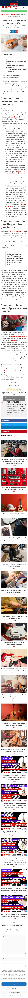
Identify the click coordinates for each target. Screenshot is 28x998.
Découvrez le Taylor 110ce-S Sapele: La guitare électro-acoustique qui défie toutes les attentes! (14, 777)
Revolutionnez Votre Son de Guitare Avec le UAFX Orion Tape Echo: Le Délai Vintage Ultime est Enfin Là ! (14, 942)
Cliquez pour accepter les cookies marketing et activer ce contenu (14, 398)
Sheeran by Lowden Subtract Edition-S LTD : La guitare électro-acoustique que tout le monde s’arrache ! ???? (14, 805)
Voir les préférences (14, 992)
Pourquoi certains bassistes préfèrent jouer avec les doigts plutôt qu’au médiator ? (14, 697)
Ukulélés (13, 14)
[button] (26, 966)
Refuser (14, 988)
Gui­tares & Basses (5, 14)
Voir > (14, 465)
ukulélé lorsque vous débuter (10, 371)
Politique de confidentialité (18, 995)
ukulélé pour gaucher (15, 231)
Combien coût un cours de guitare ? (14, 513)
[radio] (8, 389)
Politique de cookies (7, 995)
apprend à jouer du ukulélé (16, 336)
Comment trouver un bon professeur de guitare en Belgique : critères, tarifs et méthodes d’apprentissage (14, 461)
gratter (3, 113)
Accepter (14, 984)
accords (12, 340)
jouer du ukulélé (15, 117)
